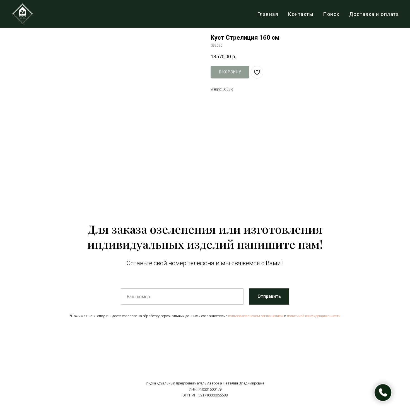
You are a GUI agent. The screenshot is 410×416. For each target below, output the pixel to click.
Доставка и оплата (374, 14)
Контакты (300, 14)
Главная (268, 14)
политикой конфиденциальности (314, 316)
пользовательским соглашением (255, 316)
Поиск (331, 14)
